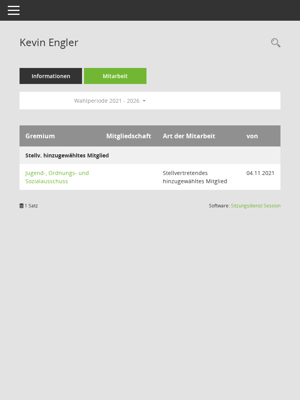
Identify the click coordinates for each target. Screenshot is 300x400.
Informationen (51, 76)
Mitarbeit (115, 76)
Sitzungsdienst (255, 205)
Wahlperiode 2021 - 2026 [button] (107, 100)
